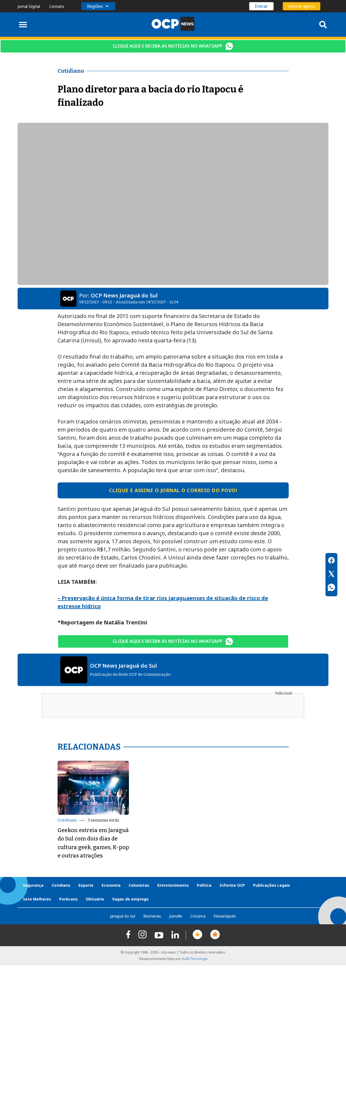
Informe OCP (232, 885)
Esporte (86, 885)
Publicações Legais (271, 885)
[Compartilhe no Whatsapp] (331, 588)
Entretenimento (173, 885)
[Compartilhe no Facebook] (331, 561)
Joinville (175, 916)
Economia (111, 885)
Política (204, 885)
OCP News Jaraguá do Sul (124, 295)
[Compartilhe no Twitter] (331, 575)
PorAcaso (68, 899)
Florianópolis (225, 916)
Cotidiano (67, 820)
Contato (56, 6)
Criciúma (197, 916)
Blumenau (152, 916)
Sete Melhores (37, 899)
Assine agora (301, 6)
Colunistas (139, 885)
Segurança (33, 885)
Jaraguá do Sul (122, 916)
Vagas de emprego (130, 899)
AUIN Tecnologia (194, 958)
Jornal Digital (29, 6)
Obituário (95, 899)
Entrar (261, 6)
